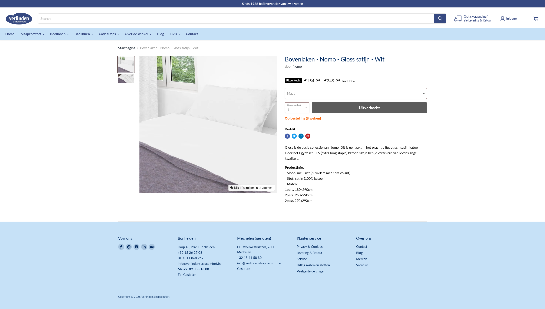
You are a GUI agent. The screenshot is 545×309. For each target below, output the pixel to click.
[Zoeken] (440, 18)
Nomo (297, 66)
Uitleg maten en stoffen (313, 265)
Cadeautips (108, 34)
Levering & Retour (309, 253)
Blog (160, 34)
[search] (236, 18)
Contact (192, 34)
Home (9, 34)
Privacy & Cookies (310, 246)
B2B (174, 34)
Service (302, 259)
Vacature (362, 265)
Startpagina (126, 48)
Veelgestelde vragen (311, 271)
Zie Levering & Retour (478, 20)
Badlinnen (83, 34)
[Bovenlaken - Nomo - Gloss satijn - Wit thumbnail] (126, 64)
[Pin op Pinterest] (307, 136)
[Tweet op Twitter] (294, 136)
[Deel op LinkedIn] (301, 136)
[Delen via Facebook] (287, 136)
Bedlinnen (58, 34)
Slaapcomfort (31, 34)
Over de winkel (137, 34)
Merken (361, 259)
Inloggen (512, 18)
